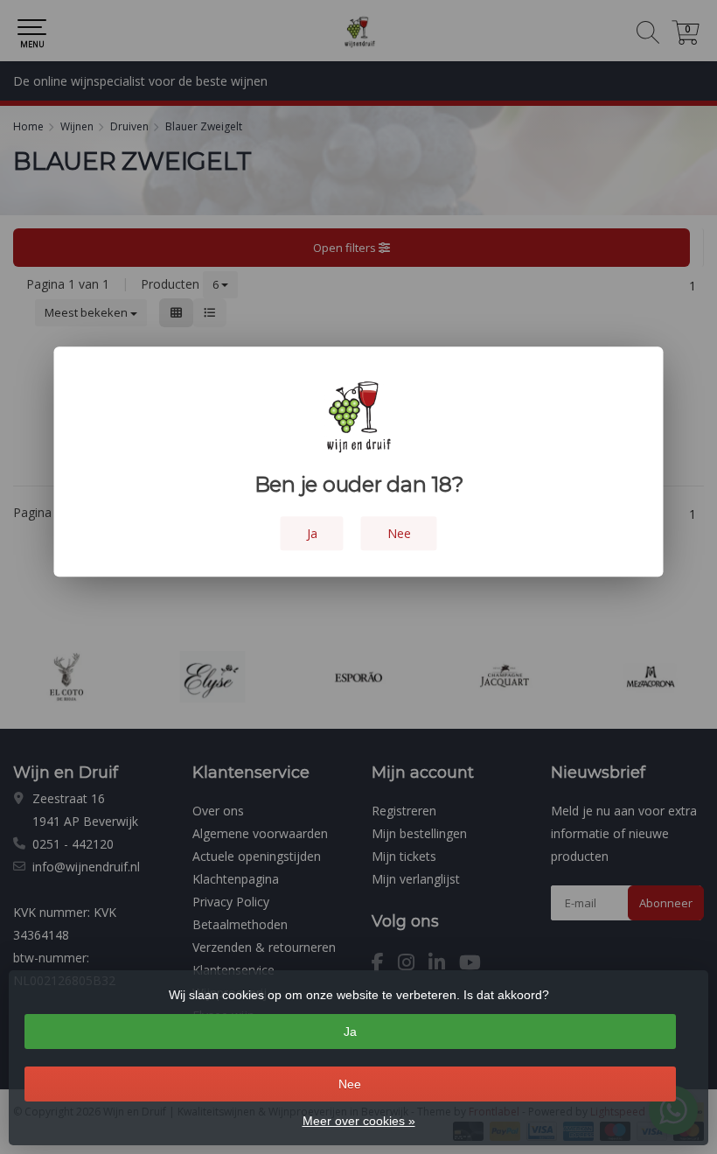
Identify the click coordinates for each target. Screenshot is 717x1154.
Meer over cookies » (359, 1121)
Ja (350, 1032)
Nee (349, 1084)
